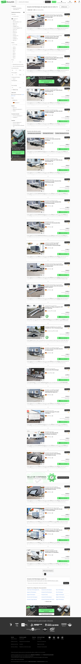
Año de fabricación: (15, 68)
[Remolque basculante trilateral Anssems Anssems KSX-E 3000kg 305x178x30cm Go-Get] (35, 492)
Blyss (15, 31)
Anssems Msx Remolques (47, 592)
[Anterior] (27, 20)
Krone (15, 32)
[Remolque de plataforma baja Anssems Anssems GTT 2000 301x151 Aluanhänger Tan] (35, 94)
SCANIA (15, 38)
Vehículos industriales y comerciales (17, 9)
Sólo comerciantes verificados (18, 126)
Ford (15, 37)
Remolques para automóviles (34, 133)
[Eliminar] (44, 2)
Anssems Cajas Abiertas (32, 599)
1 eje (14, 78)
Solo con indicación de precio (18, 66)
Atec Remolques (59, 592)
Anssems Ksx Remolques (47, 589)
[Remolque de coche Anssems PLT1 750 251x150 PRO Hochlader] (35, 227)
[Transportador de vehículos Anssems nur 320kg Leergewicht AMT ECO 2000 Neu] (35, 311)
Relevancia (64, 6)
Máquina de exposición (17, 109)
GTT (14, 50)
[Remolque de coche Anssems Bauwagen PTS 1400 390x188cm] (35, 416)
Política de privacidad (32, 661)
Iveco (15, 29)
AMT (14, 20)
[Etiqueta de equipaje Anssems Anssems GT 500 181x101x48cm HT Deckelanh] (35, 555)
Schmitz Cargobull (17, 28)
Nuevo (15, 107)
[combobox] (18, 100)
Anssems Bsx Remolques (32, 597)
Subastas (15, 117)
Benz (15, 23)
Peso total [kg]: (14, 85)
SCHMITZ (15, 26)
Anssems (15, 18)
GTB (14, 48)
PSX (14, 57)
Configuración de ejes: (16, 77)
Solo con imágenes (17, 122)
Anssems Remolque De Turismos (48, 599)
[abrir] (48, 32)
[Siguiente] (43, 20)
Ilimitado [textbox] (15, 100)
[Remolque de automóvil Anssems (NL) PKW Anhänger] (35, 374)
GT (14, 51)
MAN (15, 24)
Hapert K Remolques (60, 597)
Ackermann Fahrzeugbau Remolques (35, 589)
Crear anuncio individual (46, 614)
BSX (14, 54)
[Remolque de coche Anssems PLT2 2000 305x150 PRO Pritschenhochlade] (35, 185)
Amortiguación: (14, 80)
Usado (14, 110)
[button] (79, 2)
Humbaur (15, 35)
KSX (14, 56)
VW (14, 34)
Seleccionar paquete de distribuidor (18, 152)
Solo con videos (16, 123)
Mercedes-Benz (17, 21)
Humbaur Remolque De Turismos (63, 133)
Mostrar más (48, 601)
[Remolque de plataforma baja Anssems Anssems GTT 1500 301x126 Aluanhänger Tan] (35, 164)
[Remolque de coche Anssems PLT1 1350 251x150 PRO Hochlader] (35, 143)
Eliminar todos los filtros (39, 9)
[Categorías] (16, 2)
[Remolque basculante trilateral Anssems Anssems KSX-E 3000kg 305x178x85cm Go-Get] (35, 458)
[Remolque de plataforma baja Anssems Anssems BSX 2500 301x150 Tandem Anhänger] (35, 115)
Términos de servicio (40, 661)
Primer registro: (14, 72)
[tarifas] (18, 143)
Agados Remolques (31, 594)
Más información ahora (63, 477)
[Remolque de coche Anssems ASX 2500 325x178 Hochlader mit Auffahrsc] (35, 437)
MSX (14, 53)
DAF (14, 40)
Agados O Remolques (31, 592)
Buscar (48, 1)
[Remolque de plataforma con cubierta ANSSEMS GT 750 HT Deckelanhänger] (35, 332)
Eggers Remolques (60, 594)
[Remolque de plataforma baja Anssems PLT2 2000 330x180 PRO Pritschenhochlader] (35, 206)
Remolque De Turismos (48, 133)
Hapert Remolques (60, 599)
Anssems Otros (45, 594)
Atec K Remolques (60, 589)
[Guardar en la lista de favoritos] (68, 16)
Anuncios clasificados (17, 115)
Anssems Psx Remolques (47, 597)
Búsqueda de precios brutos (18, 64)
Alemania (16, 102)
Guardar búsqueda (48, 570)
